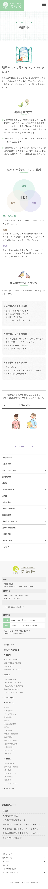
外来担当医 (8, 666)
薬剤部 (4, 496)
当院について (7, 458)
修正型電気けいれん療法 (13, 686)
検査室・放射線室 (9, 508)
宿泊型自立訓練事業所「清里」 (16, 820)
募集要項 (7, 780)
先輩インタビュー (11, 773)
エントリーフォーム (11, 783)
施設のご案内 (7, 540)
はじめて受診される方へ (13, 663)
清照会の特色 (7, 858)
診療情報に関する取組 (12, 669)
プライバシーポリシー (10, 872)
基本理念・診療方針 (10, 521)
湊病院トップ (9, 645)
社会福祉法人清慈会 (11, 838)
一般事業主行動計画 (9, 869)
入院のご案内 (9, 698)
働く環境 (7, 770)
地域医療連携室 (8, 489)
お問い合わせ (9, 788)
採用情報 (7, 759)
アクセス (5, 547)
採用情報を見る (25, 405)
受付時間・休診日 (11, 659)
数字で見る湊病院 (11, 767)
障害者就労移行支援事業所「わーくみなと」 (22, 833)
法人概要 (5, 861)
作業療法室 (6, 464)
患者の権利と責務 (9, 528)
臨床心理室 (6, 515)
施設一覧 (5, 865)
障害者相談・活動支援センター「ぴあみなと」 (22, 824)
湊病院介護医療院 (10, 816)
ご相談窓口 (6, 534)
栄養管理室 (6, 502)
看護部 (4, 483)
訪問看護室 (6, 477)
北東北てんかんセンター (13, 692)
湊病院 (5, 811)
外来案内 (7, 655)
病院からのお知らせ (11, 650)
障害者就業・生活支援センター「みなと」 (21, 829)
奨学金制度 (8, 777)
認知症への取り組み (11, 689)
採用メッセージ (10, 763)
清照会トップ (7, 854)
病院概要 (7, 707)
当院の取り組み (10, 679)
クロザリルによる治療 (12, 683)
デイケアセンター (9, 470)
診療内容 (7, 675)
